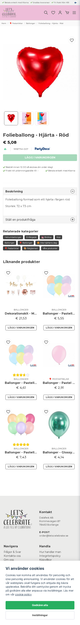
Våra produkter (50, 248)
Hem (3, 23)
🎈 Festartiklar (16, 23)
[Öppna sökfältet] (45, 12)
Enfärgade (31, 237)
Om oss (9, 559)
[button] (75, 2)
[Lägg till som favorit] (53, 12)
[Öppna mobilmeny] (74, 12)
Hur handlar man (50, 552)
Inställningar (40, 615)
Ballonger (30, 23)
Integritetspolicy (50, 556)
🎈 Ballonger (25, 242)
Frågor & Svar (12, 552)
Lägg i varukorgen (21, 327)
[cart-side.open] (67, 12)
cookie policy (23, 594)
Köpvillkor (45, 559)
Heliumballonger (13, 237)
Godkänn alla (40, 605)
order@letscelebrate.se (53, 535)
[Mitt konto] (60, 12)
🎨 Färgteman (31, 248)
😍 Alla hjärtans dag (47, 242)
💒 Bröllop (46, 237)
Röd (58, 237)
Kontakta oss (12, 556)
